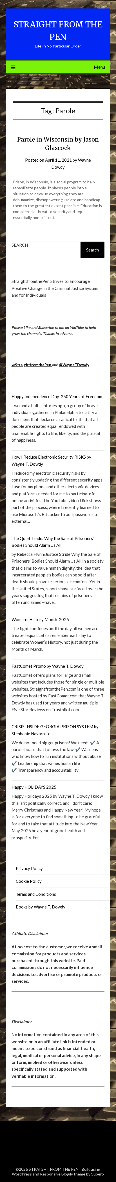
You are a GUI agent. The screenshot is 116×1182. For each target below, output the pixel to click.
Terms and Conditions (36, 894)
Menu (99, 67)
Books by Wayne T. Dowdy (40, 906)
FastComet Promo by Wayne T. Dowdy (48, 666)
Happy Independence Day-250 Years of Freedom (57, 396)
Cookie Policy (29, 881)
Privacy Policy (29, 868)
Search (20, 245)
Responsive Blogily (56, 1174)
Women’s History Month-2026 (40, 619)
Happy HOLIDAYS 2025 (34, 787)
